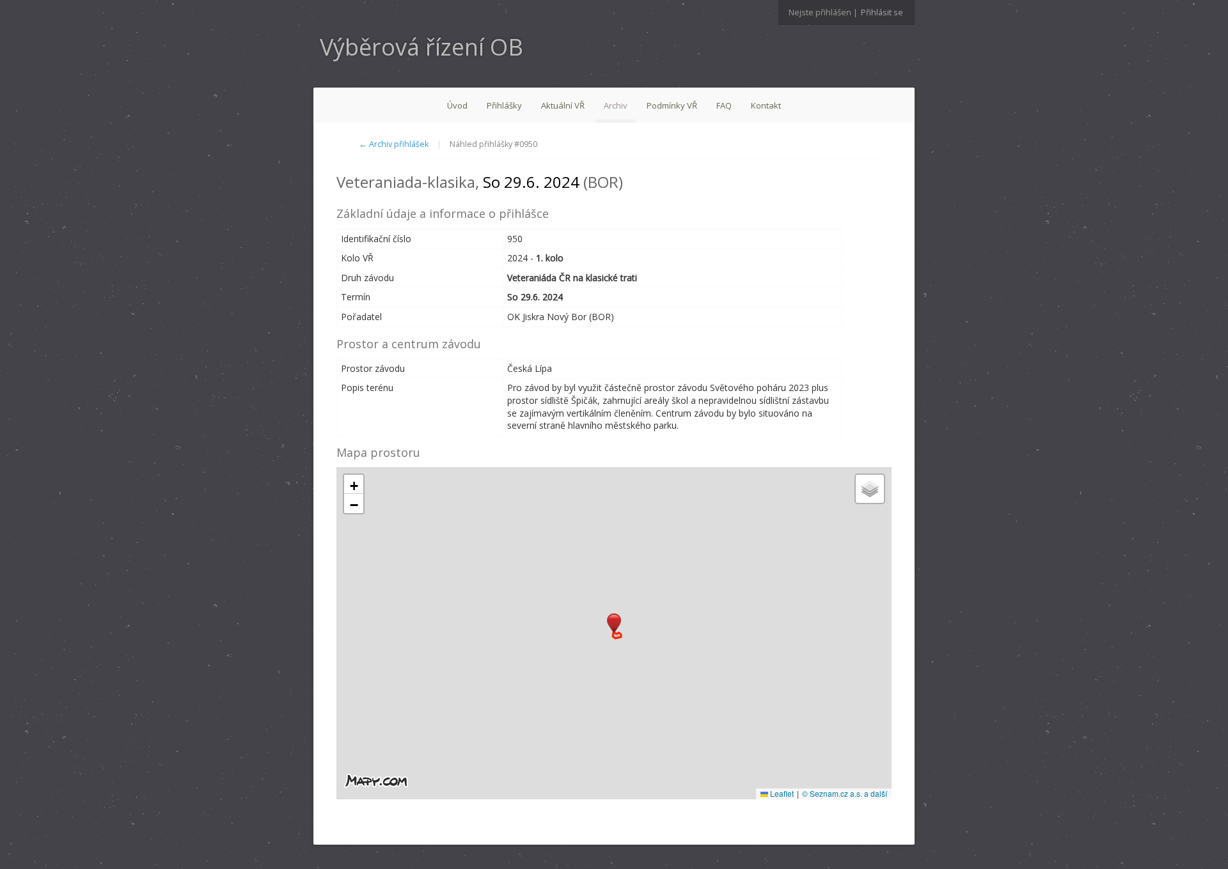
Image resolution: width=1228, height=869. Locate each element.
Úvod (457, 105)
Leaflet (781, 793)
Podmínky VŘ (672, 105)
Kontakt (766, 105)
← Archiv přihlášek (394, 144)
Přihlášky (504, 105)
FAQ (724, 105)
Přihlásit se (882, 12)
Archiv (615, 105)
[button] (614, 623)
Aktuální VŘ (563, 105)
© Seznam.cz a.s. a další (844, 793)
